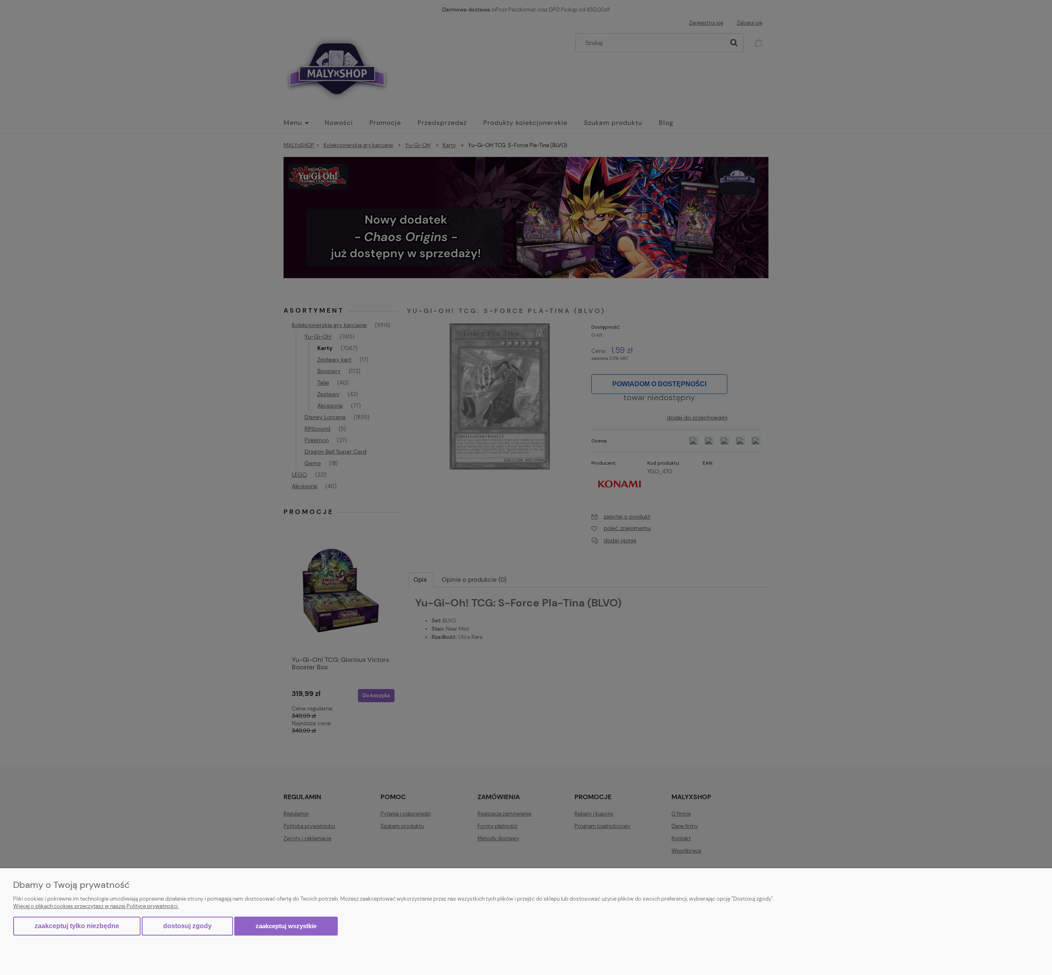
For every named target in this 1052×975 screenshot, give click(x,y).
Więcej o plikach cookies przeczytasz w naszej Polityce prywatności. (96, 906)
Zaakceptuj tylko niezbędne (77, 925)
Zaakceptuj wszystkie (286, 925)
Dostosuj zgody (187, 925)
